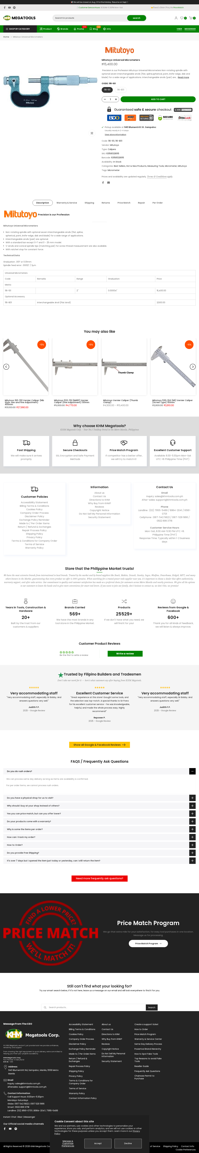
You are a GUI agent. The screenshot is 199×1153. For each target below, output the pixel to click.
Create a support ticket (146, 1024)
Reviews (99, 506)
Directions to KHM (99, 499)
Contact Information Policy (83, 1098)
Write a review (125, 653)
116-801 (120, 89)
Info (109, 28)
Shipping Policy (34, 534)
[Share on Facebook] (103, 182)
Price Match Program (146, 943)
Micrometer (171, 166)
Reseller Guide (141, 1066)
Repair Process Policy (34, 530)
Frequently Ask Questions (147, 1071)
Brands (64, 28)
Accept (98, 1143)
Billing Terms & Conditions (34, 506)
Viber (19, 1117)
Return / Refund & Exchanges (34, 527)
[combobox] (90, 18)
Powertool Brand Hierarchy (147, 1049)
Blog (96, 28)
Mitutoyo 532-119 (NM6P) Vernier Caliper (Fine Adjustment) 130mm (71, 401)
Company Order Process (34, 513)
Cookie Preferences (186, 1149)
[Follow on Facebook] (4, 7)
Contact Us (99, 496)
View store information (115, 134)
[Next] (193, 367)
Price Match (124, 202)
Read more (183, 77)
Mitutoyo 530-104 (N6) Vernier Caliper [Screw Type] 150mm (172, 401)
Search (151, 1007)
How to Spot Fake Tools (146, 1054)
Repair (141, 202)
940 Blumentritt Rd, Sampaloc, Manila (105, 7)
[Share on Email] (108, 182)
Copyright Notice (99, 510)
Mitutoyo (114, 145)
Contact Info (187, 1146)
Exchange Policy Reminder (34, 520)
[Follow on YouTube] (9, 7)
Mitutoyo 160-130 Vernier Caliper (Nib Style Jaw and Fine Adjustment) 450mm (24, 402)
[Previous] (6, 367)
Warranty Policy (34, 547)
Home (6, 37)
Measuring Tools (155, 166)
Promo (81, 28)
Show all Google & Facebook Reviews (97, 745)
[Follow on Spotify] (14, 7)
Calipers (112, 149)
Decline (128, 1143)
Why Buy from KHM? (99, 503)
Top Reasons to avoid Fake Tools (148, 1060)
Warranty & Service (67, 202)
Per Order (158, 202)
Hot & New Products (136, 166)
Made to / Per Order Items (34, 523)
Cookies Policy (34, 509)
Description (42, 202)
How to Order (141, 1029)
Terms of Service (34, 544)
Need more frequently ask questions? (99, 878)
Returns (106, 202)
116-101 (107, 89)
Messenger (29, 1117)
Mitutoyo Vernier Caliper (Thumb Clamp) (120, 401)
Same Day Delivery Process (148, 1044)
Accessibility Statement (34, 502)
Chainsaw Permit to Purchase (144, 1077)
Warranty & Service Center (148, 1039)
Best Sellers (119, 166)
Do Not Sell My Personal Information (99, 513)
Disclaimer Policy (34, 516)
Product (47, 28)
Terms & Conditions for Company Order (34, 540)
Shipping (89, 202)
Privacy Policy (34, 537)
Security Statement (99, 517)
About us (99, 493)
